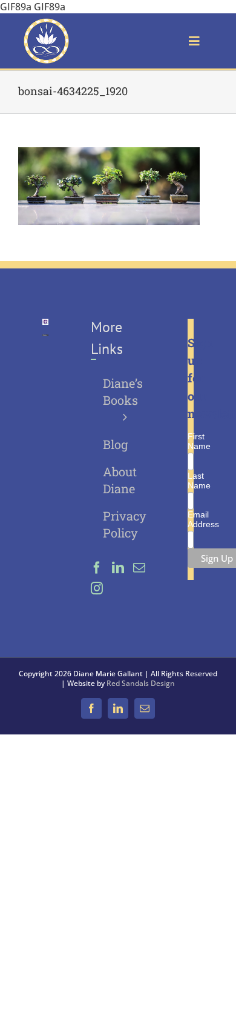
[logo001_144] (46, 23)
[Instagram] (97, 588)
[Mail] (139, 568)
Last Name (190, 480)
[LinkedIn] (118, 568)
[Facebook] (97, 568)
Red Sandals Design (141, 683)
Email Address (190, 519)
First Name (190, 441)
